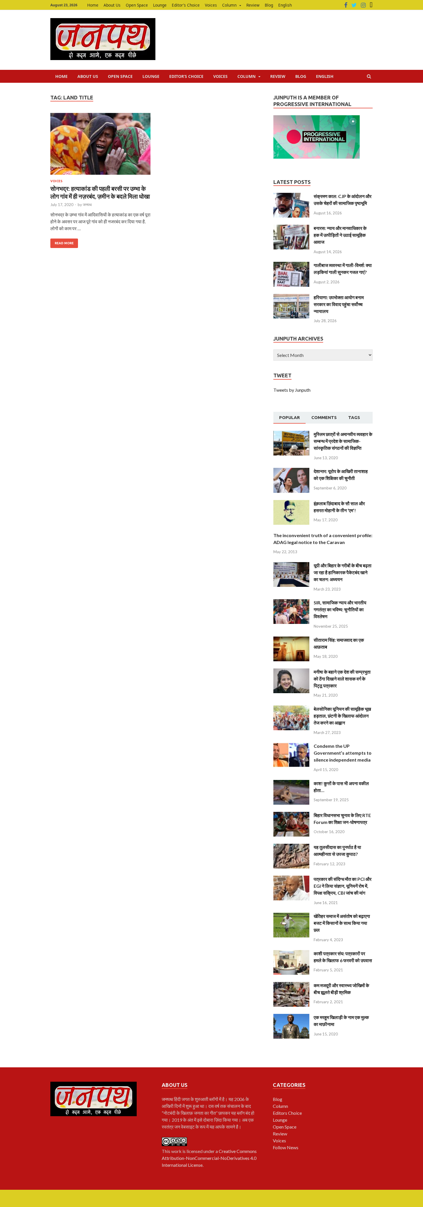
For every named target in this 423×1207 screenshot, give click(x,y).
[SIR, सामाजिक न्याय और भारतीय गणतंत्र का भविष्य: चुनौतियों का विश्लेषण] (291, 602)
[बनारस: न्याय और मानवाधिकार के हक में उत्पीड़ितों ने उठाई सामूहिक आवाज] (291, 228)
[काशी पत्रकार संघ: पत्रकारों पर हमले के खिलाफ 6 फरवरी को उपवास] (291, 953)
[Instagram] (363, 5)
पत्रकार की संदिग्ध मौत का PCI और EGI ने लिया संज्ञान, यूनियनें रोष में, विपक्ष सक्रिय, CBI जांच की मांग (342, 885)
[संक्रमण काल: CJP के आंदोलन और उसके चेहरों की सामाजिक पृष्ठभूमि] (291, 196)
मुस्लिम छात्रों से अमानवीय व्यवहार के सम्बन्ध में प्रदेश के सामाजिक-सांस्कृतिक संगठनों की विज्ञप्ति (343, 441)
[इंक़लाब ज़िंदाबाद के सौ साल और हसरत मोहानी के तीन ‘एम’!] (291, 503)
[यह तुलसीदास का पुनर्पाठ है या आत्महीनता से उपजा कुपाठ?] (291, 847)
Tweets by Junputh (291, 390)
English (285, 5)
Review (253, 5)
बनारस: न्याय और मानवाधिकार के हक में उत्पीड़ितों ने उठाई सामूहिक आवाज (340, 235)
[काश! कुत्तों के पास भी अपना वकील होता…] (291, 783)
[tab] (289, 418)
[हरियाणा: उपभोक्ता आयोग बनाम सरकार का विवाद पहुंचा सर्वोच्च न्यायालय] (291, 297)
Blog (269, 5)
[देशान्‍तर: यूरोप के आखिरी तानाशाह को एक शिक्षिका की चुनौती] (291, 471)
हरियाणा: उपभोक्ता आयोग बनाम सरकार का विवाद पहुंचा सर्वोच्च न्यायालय (339, 304)
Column (229, 5)
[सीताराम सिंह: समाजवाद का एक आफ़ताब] (291, 640)
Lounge (160, 5)
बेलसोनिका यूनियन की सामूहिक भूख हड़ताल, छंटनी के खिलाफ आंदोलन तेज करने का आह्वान (342, 715)
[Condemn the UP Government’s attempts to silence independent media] (291, 746)
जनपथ (87, 204)
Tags (354, 417)
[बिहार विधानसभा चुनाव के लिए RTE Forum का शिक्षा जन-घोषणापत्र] (291, 815)
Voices (211, 5)
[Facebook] (346, 5)
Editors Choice (287, 1113)
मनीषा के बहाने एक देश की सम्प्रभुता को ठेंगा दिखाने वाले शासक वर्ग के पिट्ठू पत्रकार (342, 678)
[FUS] (371, 5)
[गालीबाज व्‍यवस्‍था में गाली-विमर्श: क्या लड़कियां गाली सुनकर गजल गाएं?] (291, 265)
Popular (289, 417)
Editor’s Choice (186, 5)
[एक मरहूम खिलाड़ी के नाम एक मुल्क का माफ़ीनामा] (291, 1017)
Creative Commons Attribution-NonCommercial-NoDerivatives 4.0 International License (209, 1158)
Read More (64, 243)
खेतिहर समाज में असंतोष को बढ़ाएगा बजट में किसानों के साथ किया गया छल (342, 923)
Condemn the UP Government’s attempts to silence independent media (342, 752)
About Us (112, 5)
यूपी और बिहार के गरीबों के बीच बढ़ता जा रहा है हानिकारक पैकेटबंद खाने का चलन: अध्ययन (342, 572)
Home (92, 5)
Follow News (285, 1147)
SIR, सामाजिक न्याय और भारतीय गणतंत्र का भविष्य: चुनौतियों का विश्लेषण (340, 609)
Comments (324, 417)
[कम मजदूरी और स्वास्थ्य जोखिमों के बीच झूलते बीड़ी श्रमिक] (291, 985)
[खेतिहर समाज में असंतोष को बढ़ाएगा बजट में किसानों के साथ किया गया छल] (291, 916)
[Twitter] (354, 5)
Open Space (137, 5)
